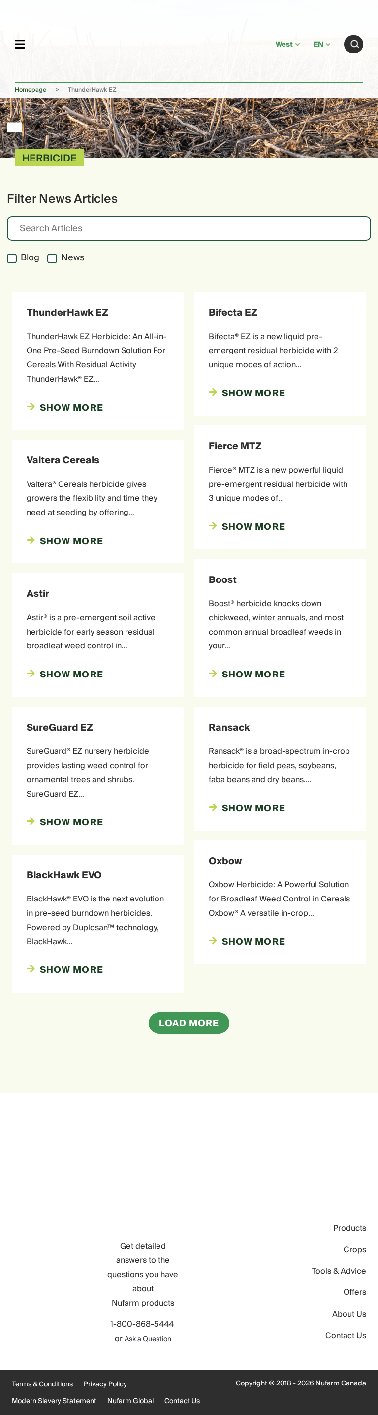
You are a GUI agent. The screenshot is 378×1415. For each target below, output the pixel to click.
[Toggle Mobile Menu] (20, 44)
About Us (349, 1314)
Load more (189, 1023)
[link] (150, 42)
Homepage (30, 90)
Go (354, 44)
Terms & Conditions (42, 1384)
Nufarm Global (130, 1401)
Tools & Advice (339, 1271)
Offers (355, 1292)
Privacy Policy (105, 1384)
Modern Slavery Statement (54, 1401)
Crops (355, 1249)
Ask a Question (148, 1339)
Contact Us (345, 1336)
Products (349, 1228)
